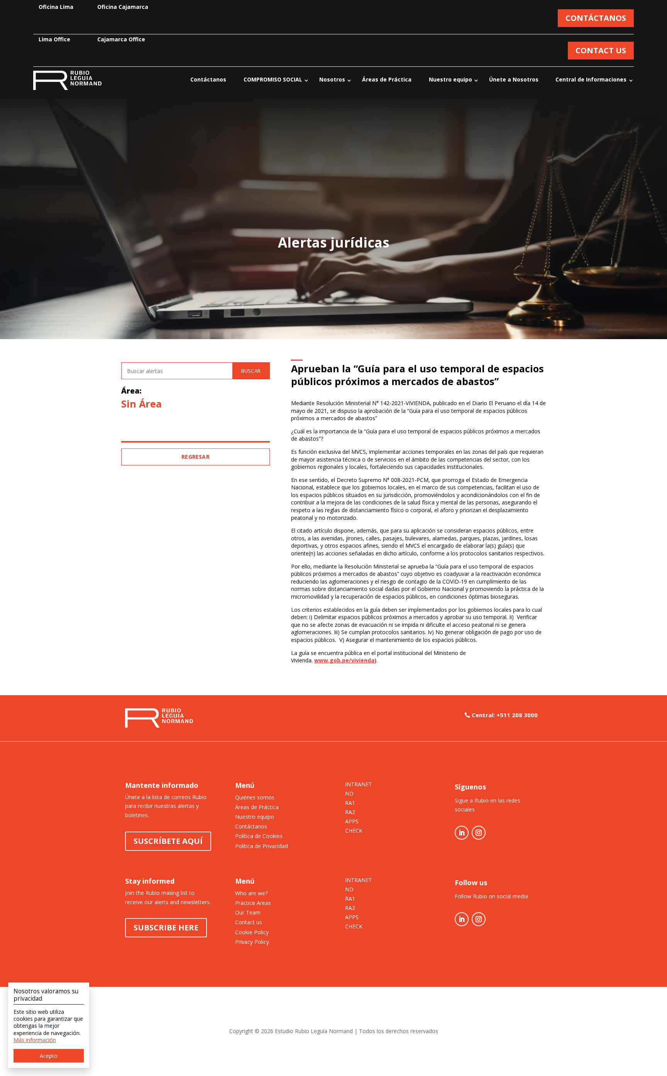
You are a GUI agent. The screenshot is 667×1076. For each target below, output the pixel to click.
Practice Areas (253, 902)
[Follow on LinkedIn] (462, 833)
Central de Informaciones (590, 79)
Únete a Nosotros (513, 79)
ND (349, 794)
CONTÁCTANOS (595, 18)
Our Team (248, 912)
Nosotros (332, 79)
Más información (35, 1040)
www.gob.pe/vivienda (344, 660)
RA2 (350, 813)
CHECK (353, 831)
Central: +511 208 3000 (505, 715)
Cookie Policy (252, 932)
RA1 (350, 803)
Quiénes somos (254, 797)
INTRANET (358, 785)
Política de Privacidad (261, 846)
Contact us (248, 922)
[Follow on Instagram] (479, 833)
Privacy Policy (252, 941)
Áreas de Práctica (386, 79)
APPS (352, 822)
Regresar (195, 456)
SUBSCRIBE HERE (166, 927)
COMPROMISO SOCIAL (273, 79)
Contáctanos (208, 79)
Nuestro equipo (450, 79)
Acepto (49, 1055)
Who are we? (251, 893)
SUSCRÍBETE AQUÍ (168, 841)
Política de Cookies (259, 836)
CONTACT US (601, 50)
